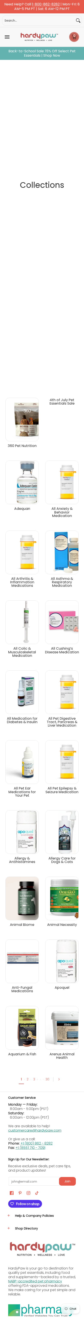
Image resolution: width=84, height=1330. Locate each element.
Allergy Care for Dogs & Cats (62, 860)
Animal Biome (22, 924)
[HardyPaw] (39, 37)
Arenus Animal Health (62, 1056)
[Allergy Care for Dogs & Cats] (61, 832)
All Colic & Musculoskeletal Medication (22, 652)
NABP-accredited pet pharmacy (35, 1281)
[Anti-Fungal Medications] (22, 961)
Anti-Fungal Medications (22, 989)
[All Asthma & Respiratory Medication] (61, 552)
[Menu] (6, 37)
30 (47, 1079)
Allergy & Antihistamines (22, 860)
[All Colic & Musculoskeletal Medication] (22, 622)
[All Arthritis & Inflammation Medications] (22, 552)
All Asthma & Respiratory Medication (62, 582)
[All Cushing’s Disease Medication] (61, 622)
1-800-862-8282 (46, 4)
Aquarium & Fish (22, 1054)
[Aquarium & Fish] (22, 1027)
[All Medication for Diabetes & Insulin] (22, 692)
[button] (74, 37)
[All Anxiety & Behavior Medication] (61, 482)
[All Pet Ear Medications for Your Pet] (22, 762)
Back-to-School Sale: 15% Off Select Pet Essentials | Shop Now (42, 53)
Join (67, 1181)
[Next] (60, 1079)
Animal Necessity (62, 924)
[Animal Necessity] (61, 898)
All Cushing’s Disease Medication (62, 650)
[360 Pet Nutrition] (22, 419)
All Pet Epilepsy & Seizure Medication (61, 790)
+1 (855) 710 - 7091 (30, 1147)
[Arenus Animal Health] (61, 1027)
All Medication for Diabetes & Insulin (22, 720)
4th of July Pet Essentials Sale (62, 401)
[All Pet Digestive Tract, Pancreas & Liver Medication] (61, 692)
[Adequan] (22, 482)
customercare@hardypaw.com (34, 1130)
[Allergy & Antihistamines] (22, 832)
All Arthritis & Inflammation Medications (22, 582)
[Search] (78, 21)
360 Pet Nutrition (22, 445)
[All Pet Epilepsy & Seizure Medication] (61, 762)
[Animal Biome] (22, 898)
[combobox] (38, 21)
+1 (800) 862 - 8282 (36, 1143)
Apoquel (62, 987)
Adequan (22, 508)
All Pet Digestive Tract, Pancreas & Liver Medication (62, 722)
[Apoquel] (61, 961)
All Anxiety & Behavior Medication (62, 512)
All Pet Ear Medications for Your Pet (22, 792)
